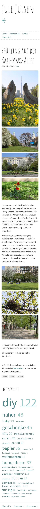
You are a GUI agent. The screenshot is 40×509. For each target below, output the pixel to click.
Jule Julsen (18, 15)
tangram (15, 496)
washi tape (15, 486)
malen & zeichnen (24, 433)
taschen (20, 470)
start (4, 33)
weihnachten (13, 457)
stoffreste (20, 422)
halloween (32, 490)
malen (23, 496)
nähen (12, 414)
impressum (18, 506)
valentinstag (27, 493)
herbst (30, 470)
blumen (19, 478)
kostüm (15, 453)
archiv (24, 33)
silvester (6, 496)
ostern (8, 438)
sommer (9, 483)
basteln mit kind (25, 438)
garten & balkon (26, 483)
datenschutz (32, 506)
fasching (6, 453)
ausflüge (12, 376)
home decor (16, 462)
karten (18, 443)
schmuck (16, 493)
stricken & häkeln (26, 467)
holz (25, 486)
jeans (5, 486)
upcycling (27, 449)
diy (19, 402)
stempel (6, 443)
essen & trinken (9, 467)
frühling (5, 376)
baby (8, 421)
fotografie (20, 376)
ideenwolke (14, 33)
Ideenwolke (17, 368)
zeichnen (6, 493)
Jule (17, 66)
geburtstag (8, 470)
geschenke (17, 427)
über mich (6, 37)
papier (11, 448)
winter (24, 453)
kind (7, 433)
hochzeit (22, 490)
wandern (6, 479)
